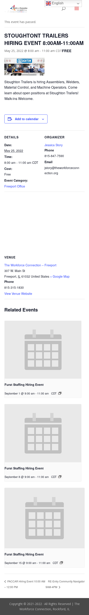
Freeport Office (14, 186)
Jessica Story (53, 145)
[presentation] (43, 350)
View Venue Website (18, 293)
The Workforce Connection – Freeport (30, 265)
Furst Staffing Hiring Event (24, 384)
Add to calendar (26, 119)
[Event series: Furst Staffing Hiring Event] (59, 393)
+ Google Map (60, 276)
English (57, 3)
